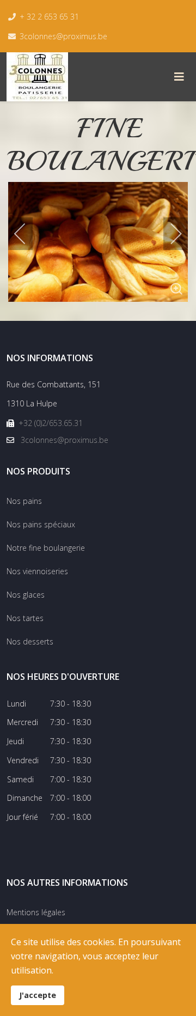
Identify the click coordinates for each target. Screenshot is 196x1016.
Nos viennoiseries (37, 571)
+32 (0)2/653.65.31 (51, 423)
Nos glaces (26, 594)
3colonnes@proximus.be (63, 36)
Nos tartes (25, 618)
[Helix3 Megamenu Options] (179, 76)
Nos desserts (30, 641)
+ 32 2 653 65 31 (49, 16)
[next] (169, 234)
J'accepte (37, 995)
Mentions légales (36, 912)
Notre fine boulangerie (46, 548)
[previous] (27, 234)
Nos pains (24, 501)
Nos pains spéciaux (41, 524)
